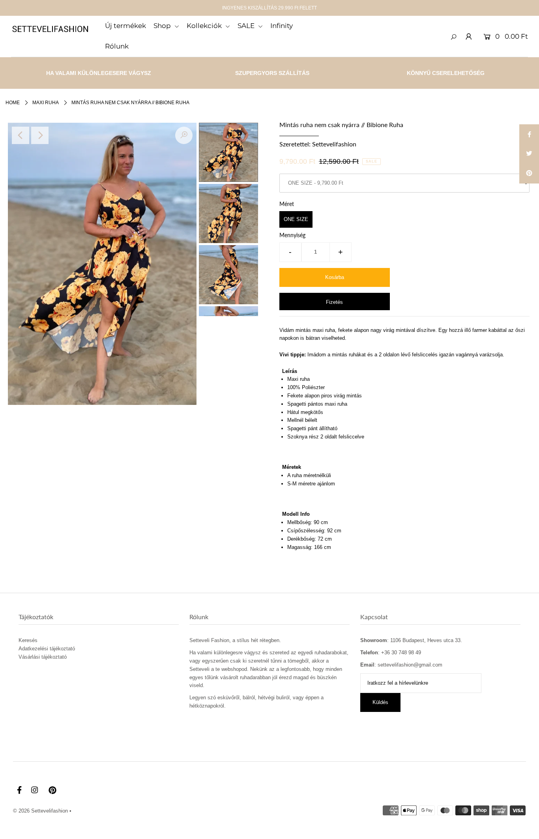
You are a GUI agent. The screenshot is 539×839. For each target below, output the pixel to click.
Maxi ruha (45, 102)
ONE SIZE (296, 219)
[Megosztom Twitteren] (529, 154)
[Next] (40, 135)
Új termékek (125, 26)
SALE (247, 26)
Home (13, 102)
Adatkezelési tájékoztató (47, 649)
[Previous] (20, 135)
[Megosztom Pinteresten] (529, 174)
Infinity (281, 26)
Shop (162, 26)
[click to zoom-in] (184, 135)
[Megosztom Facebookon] (529, 134)
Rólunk (117, 46)
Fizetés (334, 302)
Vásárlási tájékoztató (43, 657)
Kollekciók (205, 26)
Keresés (28, 640)
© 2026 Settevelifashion (40, 811)
